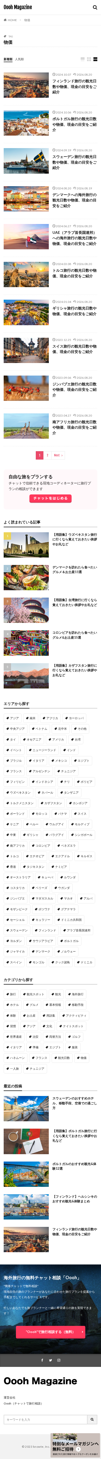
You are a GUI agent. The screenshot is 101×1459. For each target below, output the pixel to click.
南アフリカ (17, 845)
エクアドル (62, 856)
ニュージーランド (44, 750)
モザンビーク (19, 909)
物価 (27, 20)
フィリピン (17, 782)
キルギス (86, 856)
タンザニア (71, 792)
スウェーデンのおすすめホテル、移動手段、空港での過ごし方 (74, 1103)
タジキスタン (35, 867)
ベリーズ (41, 888)
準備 (35, 1047)
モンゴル (38, 962)
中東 (13, 835)
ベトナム (41, 728)
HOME (12, 20)
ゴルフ (76, 1036)
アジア (14, 718)
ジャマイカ (17, 951)
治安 (35, 1036)
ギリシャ (32, 835)
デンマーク (43, 951)
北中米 (62, 728)
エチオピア (37, 856)
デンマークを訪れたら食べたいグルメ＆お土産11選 (74, 569)
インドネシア (44, 782)
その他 (82, 728)
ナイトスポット (73, 1026)
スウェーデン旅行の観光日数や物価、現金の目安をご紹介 (74, 162)
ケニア (14, 824)
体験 (13, 1015)
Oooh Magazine (18, 7)
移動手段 (78, 1005)
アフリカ (52, 718)
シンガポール (83, 835)
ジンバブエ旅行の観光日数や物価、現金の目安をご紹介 (74, 389)
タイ (13, 739)
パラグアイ (56, 835)
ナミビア (61, 867)
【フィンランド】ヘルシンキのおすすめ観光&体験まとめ (74, 1198)
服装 (75, 1047)
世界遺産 (16, 1036)
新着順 (8, 59)
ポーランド (17, 813)
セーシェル (17, 920)
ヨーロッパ (76, 718)
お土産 (31, 1015)
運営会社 (9, 1397)
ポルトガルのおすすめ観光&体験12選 (74, 1166)
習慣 (13, 1026)
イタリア (38, 760)
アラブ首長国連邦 (78, 930)
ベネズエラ (68, 845)
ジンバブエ (17, 898)
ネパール (47, 792)
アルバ (88, 898)
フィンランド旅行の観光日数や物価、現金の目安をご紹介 (74, 86)
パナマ (62, 813)
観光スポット (35, 994)
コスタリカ (17, 888)
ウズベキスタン (20, 792)
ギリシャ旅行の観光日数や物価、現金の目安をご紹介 (74, 311)
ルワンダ (70, 877)
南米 (33, 718)
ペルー (34, 824)
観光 (58, 994)
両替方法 (55, 1036)
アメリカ (58, 739)
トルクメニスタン (22, 803)
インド (71, 750)
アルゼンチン (41, 771)
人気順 (19, 59)
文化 (49, 1026)
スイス (82, 813)
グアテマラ (68, 909)
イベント (16, 750)
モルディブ (82, 824)
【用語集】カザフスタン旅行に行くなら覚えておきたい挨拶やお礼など (74, 670)
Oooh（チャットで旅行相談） (24, 1403)
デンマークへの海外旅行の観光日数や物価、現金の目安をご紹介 (74, 200)
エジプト (83, 760)
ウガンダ (64, 888)
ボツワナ (44, 909)
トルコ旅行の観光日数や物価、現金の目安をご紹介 (74, 273)
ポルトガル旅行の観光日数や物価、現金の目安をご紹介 (74, 124)
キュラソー (43, 920)
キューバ (47, 877)
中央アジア (17, 728)
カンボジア (80, 803)
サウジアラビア (43, 941)
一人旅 (14, 1068)
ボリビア (86, 782)
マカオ (68, 898)
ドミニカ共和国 (71, 920)
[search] (92, 1419)
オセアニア (34, 739)
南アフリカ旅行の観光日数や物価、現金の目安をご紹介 (74, 427)
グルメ (34, 1005)
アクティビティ (76, 1015)
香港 (13, 867)
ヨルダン (16, 941)
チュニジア (68, 771)
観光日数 (64, 1058)
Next (57, 455)
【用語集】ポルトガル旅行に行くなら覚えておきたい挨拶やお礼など (74, 1135)
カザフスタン (53, 803)
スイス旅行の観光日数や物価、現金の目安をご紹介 (74, 349)
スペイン (16, 962)
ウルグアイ (56, 824)
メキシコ (61, 760)
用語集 (50, 1015)
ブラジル (16, 760)
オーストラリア (20, 877)
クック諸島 (62, 962)
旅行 (13, 994)
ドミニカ (86, 962)
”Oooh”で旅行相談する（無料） (51, 1332)
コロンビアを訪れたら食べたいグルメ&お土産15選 (74, 635)
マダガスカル (44, 898)
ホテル (14, 1005)
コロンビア (43, 845)
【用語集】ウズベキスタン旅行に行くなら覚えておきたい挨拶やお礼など (74, 539)
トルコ (14, 856)
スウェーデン (19, 930)
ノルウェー (68, 951)
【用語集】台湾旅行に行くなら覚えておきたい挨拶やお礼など (74, 602)
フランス (16, 771)
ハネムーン (17, 1058)
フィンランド (47, 930)
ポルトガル (71, 941)
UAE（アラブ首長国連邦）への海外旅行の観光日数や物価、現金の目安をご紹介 (74, 238)
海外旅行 (78, 994)
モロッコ (41, 813)
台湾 (78, 739)
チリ (67, 782)
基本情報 (55, 1005)
